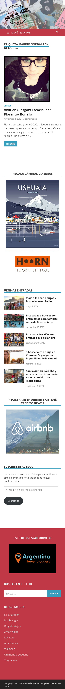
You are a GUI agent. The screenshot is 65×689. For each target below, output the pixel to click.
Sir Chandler (11, 614)
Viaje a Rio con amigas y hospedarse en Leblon (41, 299)
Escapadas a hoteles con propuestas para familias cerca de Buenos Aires (42, 319)
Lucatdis (9, 637)
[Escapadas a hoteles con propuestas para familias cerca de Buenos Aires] (14, 316)
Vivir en (7, 106)
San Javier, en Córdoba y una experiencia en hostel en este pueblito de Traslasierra (42, 375)
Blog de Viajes (12, 626)
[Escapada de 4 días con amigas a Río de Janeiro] (14, 335)
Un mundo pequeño (16, 654)
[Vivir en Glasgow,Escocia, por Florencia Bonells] (32, 79)
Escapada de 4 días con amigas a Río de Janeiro (40, 336)
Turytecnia (10, 660)
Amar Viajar (11, 632)
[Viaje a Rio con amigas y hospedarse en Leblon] (14, 298)
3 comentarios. (30, 118)
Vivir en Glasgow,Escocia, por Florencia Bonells (27, 112)
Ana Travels (11, 643)
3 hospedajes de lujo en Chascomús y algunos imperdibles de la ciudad (41, 355)
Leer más (9, 143)
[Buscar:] (32, 593)
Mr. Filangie (11, 620)
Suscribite (13, 501)
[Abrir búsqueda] (57, 32)
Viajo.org (9, 649)
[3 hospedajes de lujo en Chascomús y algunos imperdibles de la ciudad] (14, 352)
